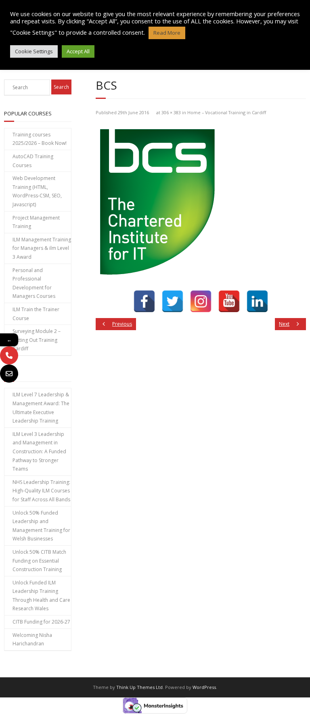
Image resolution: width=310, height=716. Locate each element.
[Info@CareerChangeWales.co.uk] (9, 373)
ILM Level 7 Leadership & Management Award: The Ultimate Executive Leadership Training (41, 407)
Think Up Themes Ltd (139, 687)
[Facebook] (144, 301)
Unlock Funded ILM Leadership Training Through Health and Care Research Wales (41, 595)
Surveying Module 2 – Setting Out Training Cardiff (37, 340)
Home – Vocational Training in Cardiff (226, 112)
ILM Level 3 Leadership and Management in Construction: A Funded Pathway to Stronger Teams (39, 451)
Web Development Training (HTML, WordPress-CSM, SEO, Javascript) (37, 191)
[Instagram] (201, 301)
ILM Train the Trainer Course (36, 314)
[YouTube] (229, 301)
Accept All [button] (78, 51)
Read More (166, 32)
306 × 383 (171, 112)
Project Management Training (36, 222)
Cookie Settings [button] (34, 51)
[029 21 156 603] (9, 355)
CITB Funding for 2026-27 (41, 621)
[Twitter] (172, 301)
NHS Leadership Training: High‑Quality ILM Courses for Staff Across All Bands (41, 491)
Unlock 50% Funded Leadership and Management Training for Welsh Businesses (41, 525)
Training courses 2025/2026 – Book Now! (40, 139)
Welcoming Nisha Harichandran (32, 639)
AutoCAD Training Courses (33, 161)
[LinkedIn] (257, 301)
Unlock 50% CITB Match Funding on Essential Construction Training (39, 561)
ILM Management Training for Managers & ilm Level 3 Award (42, 248)
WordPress (204, 687)
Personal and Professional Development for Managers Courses (34, 283)
